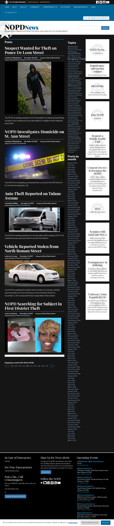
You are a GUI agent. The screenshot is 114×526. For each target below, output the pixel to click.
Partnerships (71, 107)
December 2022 (74, 261)
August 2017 (72, 402)
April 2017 (71, 411)
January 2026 (72, 178)
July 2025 (71, 192)
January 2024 (72, 232)
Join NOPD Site (45, 2)
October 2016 (73, 425)
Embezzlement (71, 78)
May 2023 (71, 249)
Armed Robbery (14, 60)
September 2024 (74, 214)
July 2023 (71, 245)
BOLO (14, 7)
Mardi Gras (74, 95)
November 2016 (74, 422)
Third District (76, 138)
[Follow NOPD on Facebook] (97, 3)
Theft (69, 138)
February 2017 (73, 416)
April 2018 (71, 385)
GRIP (79, 86)
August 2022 (72, 269)
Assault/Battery (74, 53)
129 (16, 366)
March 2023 (72, 254)
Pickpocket (75, 110)
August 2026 (72, 163)
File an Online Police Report (96, 18)
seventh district (73, 125)
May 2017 (71, 409)
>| (53, 366)
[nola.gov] (16, 2)
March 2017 (72, 414)
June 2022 (71, 274)
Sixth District (76, 133)
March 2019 (72, 360)
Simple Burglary (72, 129)
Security (70, 124)
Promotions (75, 114)
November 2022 (74, 263)
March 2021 (72, 307)
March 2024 (72, 227)
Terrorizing (76, 136)
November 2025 (74, 183)
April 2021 (71, 305)
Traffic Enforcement (76, 142)
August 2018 (72, 376)
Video (93, 7)
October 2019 (73, 345)
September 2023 (74, 241)
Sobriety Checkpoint (73, 135)
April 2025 (71, 198)
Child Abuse (77, 61)
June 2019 (71, 354)
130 (19, 366)
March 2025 (72, 201)
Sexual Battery (71, 128)
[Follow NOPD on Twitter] (100, 3)
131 (23, 366)
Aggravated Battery (73, 48)
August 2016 (72, 429)
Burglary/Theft (26, 60)
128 (12, 366)
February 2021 (73, 309)
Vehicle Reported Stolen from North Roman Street (32, 248)
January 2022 (72, 285)
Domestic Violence (77, 73)
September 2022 (74, 267)
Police (79, 110)
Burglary (78, 57)
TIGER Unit (71, 140)
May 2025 (71, 196)
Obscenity (70, 103)
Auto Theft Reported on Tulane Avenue (33, 196)
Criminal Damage (72, 71)
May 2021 (71, 303)
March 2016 (72, 440)
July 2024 (71, 218)
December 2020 (74, 314)
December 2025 (74, 181)
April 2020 (71, 331)
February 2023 (73, 256)
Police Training (71, 112)
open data (75, 103)
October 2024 (73, 212)
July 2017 (71, 405)
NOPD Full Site (33, 2)
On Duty (23, 7)
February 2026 (73, 176)
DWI (69, 75)
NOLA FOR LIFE (72, 102)
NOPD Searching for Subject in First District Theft (33, 306)
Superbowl (70, 136)
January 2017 (72, 418)
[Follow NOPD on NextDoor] (44, 482)
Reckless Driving (78, 115)
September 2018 (74, 374)
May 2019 (71, 356)
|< (5, 366)
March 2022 (72, 280)
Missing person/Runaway (74, 96)
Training (70, 147)
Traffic (75, 140)
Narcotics (78, 100)
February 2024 (73, 229)
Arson (75, 51)
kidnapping (76, 93)
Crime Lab (75, 70)
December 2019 (74, 340)
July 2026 (71, 165)
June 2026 (71, 167)
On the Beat (65, 7)
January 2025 (72, 205)
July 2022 (71, 272)
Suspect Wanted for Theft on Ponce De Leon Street (31, 50)
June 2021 (71, 300)
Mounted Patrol (72, 100)
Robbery (76, 119)
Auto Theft (78, 55)
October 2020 (73, 318)
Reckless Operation (73, 117)
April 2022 (71, 278)
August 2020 (72, 323)
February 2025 (73, 203)
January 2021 (72, 312)
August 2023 (72, 243)
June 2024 (71, 221)
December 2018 (74, 367)
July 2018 (71, 378)
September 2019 (74, 347)
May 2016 (71, 436)
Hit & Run (70, 88)
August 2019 (72, 349)
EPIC (77, 78)
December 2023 (74, 234)
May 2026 (71, 170)
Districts (79, 71)
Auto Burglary (71, 55)
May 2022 (71, 276)
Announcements (81, 7)
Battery (70, 57)
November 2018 (74, 369)
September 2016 (74, 427)
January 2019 (72, 365)
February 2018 (73, 389)
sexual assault (77, 126)
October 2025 (73, 185)
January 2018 (72, 391)
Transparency (49, 7)
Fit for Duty (10, 13)
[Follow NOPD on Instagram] (104, 3)
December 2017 (74, 394)
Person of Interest (72, 108)
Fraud (75, 84)
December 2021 (74, 287)
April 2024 (71, 225)
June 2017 (71, 407)
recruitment (71, 119)
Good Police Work (74, 85)
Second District (73, 122)
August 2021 (72, 296)
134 (35, 366)
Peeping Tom (78, 107)
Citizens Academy (72, 63)
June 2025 (71, 194)
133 (31, 366)
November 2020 (74, 316)
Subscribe (46, 472)
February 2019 (73, 363)
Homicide (22, 143)
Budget (74, 57)
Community (35, 7)
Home (7, 7)
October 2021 (73, 292)
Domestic (70, 73)
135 (39, 366)
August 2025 (72, 190)
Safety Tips (79, 120)
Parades (78, 105)
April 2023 (71, 252)
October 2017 (73, 398)
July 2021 (71, 298)
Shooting (78, 128)
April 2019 (71, 358)
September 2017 (74, 400)
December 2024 (74, 207)
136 (43, 366)
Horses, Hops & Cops (72, 90)
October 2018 (73, 371)
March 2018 (72, 387)
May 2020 (71, 329)
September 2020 (74, 320)
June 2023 (71, 247)
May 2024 (71, 223)
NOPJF (78, 102)
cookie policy (72, 522)
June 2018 (71, 380)
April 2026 (71, 172)
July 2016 (71, 431)
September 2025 (74, 187)
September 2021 (74, 294)
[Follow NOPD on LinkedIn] (55, 484)
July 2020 (71, 325)
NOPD (22, 26)
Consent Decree (72, 68)
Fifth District (75, 80)
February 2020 (73, 336)
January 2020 (72, 338)
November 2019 (74, 343)
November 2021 (74, 289)
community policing (73, 66)
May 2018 (71, 382)
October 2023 (73, 238)
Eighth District (73, 77)
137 (46, 366)
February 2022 (73, 283)
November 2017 (74, 396)
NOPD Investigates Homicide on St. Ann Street (34, 134)
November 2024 (74, 209)
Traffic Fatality (71, 143)
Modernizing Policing (73, 98)
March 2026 (72, 174)
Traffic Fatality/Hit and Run (73, 144)
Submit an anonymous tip (15, 496)
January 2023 (72, 258)
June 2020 (71, 327)
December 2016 (74, 420)
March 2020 (72, 334)
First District (37, 60)
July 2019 (71, 351)
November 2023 (74, 236)
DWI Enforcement (75, 75)
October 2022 (73, 265)
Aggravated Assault (73, 46)
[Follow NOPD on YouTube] (107, 3)
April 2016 (71, 438)
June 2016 (71, 434)
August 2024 (72, 216)
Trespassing (71, 148)
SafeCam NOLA (72, 120)
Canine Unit (71, 61)
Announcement (72, 50)
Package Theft (71, 105)
